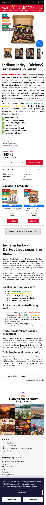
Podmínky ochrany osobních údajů (13, 461)
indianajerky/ (10, 451)
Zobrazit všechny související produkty (23, 231)
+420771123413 (11, 446)
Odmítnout (11, 499)
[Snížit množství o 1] (11, 162)
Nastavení (22, 492)
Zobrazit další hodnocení (34, 380)
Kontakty (5, 464)
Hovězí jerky (26, 174)
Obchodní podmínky (9, 467)
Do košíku (36, 162)
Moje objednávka (8, 475)
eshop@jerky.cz (11, 443)
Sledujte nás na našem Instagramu (23, 400)
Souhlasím (33, 499)
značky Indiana (34, 313)
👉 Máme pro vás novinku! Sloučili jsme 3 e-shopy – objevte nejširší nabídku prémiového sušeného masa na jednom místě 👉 (22, 8)
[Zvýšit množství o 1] (22, 162)
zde (35, 486)
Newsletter (6, 472)
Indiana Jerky (13, 146)
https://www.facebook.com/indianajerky (19, 448)
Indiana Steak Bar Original (18, 300)
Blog (3, 469)
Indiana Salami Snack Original (20, 298)
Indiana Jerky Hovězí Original (20, 296)
